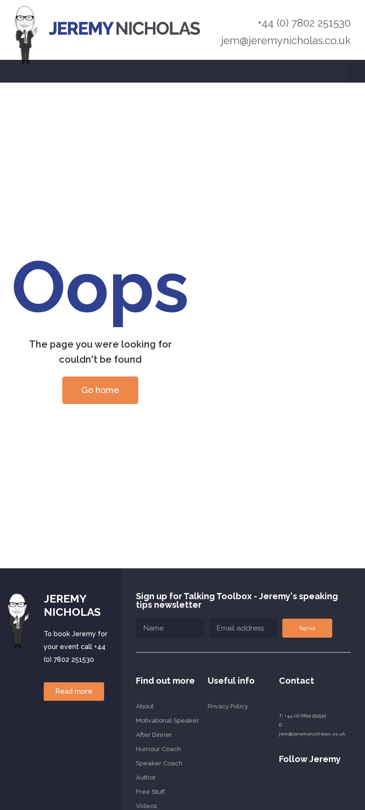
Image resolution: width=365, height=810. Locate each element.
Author (146, 777)
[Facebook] (333, 788)
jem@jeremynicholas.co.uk (286, 40)
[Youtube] (299, 788)
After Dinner (154, 734)
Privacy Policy (228, 706)
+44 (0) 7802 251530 (304, 23)
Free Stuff (150, 791)
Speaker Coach (159, 763)
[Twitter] (316, 788)
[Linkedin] (282, 788)
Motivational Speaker (167, 720)
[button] (355, 71)
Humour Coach (158, 749)
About (145, 706)
